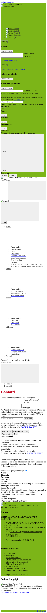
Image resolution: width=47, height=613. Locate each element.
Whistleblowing (12, 566)
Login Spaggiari (19, 100)
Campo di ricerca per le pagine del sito (15, 360)
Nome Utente (29, 54)
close (4, 222)
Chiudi (4, 115)
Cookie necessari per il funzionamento (15, 460)
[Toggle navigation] (20, 211)
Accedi (4, 42)
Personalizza (6, 431)
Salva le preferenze (19, 501)
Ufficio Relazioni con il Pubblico (18, 560)
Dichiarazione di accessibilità (17, 562)
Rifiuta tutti (20, 431)
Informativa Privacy (13, 558)
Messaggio (27, 407)
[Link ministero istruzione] (11, 4)
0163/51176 (13, 525)
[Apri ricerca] (27, 190)
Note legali (10, 555)
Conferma (13, 175)
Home (8, 384)
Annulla (4, 175)
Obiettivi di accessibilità (15, 564)
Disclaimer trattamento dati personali (15, 592)
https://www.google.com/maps (13, 471)
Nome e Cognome (31, 400)
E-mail (26, 91)
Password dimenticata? (9, 60)
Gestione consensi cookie (15, 568)
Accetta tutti (9, 434)
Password (27, 56)
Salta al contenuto (7, 2)
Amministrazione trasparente (16, 571)
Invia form (28, 419)
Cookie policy (11, 553)
